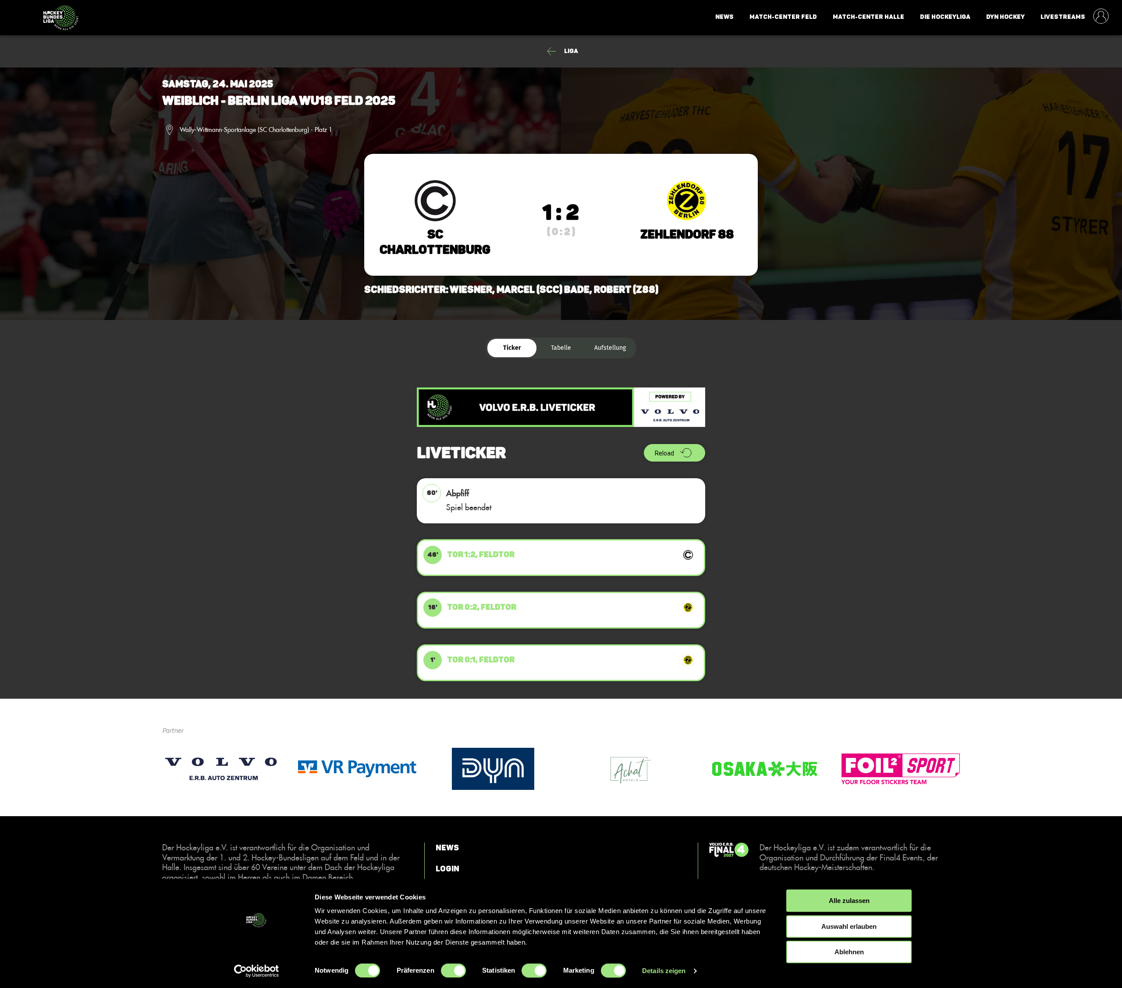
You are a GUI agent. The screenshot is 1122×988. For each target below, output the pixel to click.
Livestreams (1062, 17)
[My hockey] (1101, 17)
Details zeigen (663, 970)
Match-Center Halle (868, 17)
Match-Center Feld (783, 17)
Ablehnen (849, 952)
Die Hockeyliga (945, 17)
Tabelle (561, 348)
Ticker (512, 348)
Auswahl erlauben (849, 926)
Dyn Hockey (1005, 17)
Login (447, 868)
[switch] (453, 970)
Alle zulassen (849, 900)
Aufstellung (610, 348)
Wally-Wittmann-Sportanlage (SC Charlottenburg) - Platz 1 (256, 130)
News (724, 17)
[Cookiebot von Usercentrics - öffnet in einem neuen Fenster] (256, 970)
